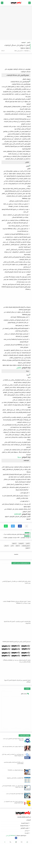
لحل (11, 545)
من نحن (27, 830)
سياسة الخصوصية (24, 825)
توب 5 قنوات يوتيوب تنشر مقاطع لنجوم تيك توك (12, 746)
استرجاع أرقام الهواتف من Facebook (15, 770)
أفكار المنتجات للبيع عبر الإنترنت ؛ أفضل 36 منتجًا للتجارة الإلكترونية (17, 622)
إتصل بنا (27, 833)
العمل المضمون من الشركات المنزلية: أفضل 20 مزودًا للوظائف (17, 681)
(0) (2, 50)
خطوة (17, 545)
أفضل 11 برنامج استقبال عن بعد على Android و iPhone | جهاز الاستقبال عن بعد (16, 661)
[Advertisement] (16, 23)
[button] (20, 526)
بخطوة (13, 543)
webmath (17, 514)
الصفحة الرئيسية (25, 823)
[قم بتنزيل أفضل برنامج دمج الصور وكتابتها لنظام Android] (16, 632)
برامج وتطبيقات (25, 545)
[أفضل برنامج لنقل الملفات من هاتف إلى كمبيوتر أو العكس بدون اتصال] (16, 572)
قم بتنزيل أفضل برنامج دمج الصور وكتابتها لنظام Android (16, 641)
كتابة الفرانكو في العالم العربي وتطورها (15, 777)
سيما (19, 457)
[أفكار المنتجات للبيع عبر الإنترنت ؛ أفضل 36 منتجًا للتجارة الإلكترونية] (16, 612)
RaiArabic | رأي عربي (10, 835)
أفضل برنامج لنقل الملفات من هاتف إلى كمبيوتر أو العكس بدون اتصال (16, 582)
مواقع (27, 548)
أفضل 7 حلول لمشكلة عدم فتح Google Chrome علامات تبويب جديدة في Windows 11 (16, 602)
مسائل (5, 545)
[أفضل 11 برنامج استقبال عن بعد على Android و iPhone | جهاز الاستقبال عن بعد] (16, 650)
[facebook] (16, 838)
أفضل (28, 42)
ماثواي (19, 368)
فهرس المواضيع (25, 828)
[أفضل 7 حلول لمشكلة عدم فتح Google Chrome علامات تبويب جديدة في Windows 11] (16, 592)
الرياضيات (23, 42)
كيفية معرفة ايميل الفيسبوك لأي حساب (14, 793)
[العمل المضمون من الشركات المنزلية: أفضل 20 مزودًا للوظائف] (16, 671)
